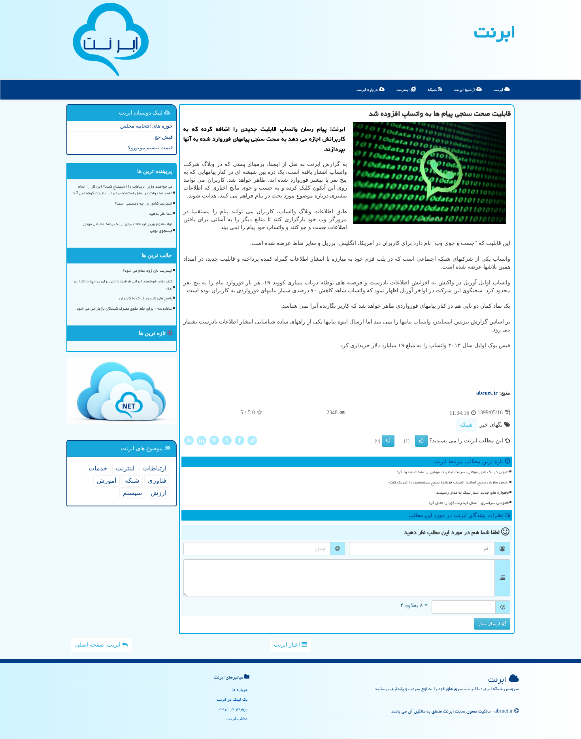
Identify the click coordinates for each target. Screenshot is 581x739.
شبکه (433, 89)
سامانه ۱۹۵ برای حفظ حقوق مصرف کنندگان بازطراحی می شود (124, 308)
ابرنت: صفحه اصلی (98, 645)
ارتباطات (154, 468)
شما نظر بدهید (160, 214)
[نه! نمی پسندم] (388, 441)
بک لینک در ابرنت (232, 699)
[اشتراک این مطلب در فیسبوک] (239, 440)
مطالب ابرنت (236, 719)
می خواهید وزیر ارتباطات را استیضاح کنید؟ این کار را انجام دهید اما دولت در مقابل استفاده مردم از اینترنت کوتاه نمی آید (122, 189)
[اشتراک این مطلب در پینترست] (214, 440)
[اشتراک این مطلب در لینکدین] (201, 440)
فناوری (157, 480)
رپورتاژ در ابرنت (233, 709)
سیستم (132, 492)
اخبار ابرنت (288, 645)
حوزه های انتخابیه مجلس (146, 126)
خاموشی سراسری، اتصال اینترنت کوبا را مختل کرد (468, 503)
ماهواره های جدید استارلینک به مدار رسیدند (472, 492)
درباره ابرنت (368, 89)
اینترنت (403, 89)
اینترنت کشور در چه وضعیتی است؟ (143, 203)
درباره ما (239, 689)
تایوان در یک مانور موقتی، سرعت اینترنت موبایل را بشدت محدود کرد (452, 472)
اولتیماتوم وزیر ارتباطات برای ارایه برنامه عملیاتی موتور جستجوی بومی (127, 227)
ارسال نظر (489, 623)
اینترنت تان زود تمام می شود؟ (147, 271)
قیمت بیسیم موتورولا (150, 147)
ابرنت (495, 32)
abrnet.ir (487, 393)
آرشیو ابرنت (465, 89)
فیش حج (164, 137)
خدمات (98, 468)
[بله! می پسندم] (421, 441)
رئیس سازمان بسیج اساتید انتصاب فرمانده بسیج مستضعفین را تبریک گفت (449, 482)
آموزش (106, 480)
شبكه (466, 425)
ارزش (158, 492)
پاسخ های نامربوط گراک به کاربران (145, 298)
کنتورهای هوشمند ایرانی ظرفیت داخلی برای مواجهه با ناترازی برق (123, 284)
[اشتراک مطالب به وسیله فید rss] (188, 440)
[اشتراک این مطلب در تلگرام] (252, 440)
